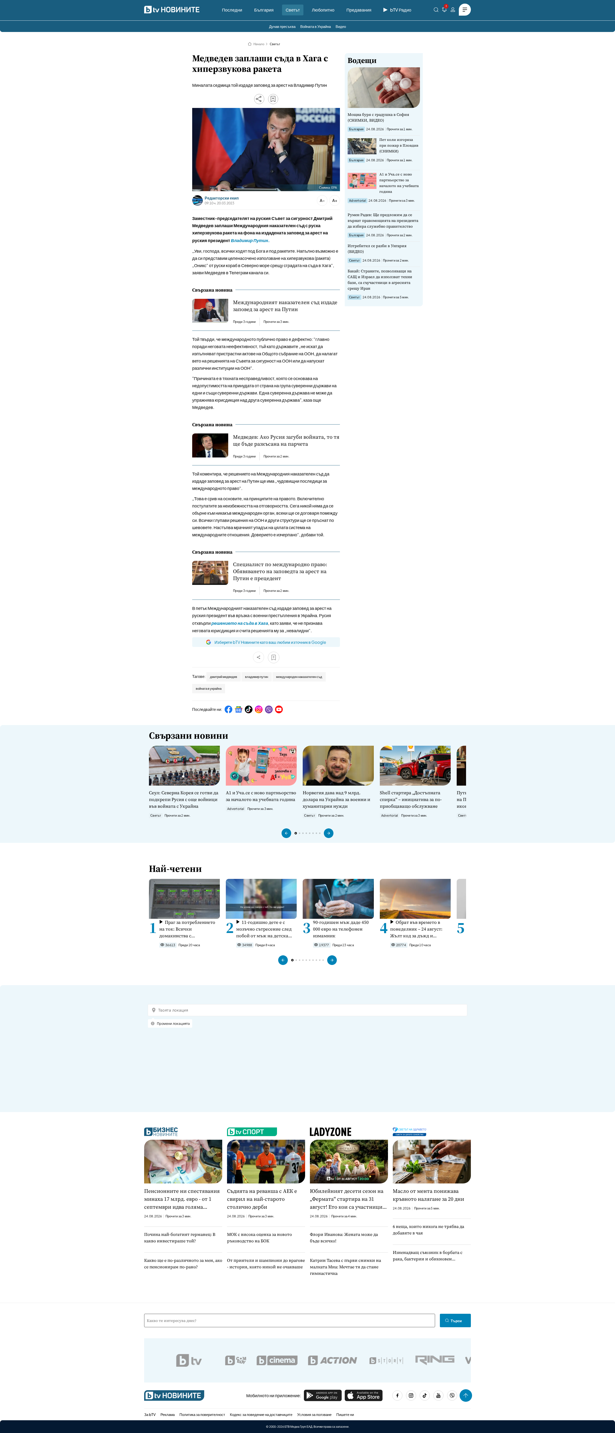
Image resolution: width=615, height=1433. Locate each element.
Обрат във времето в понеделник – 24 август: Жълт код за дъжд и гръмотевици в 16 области (418, 929)
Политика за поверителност (202, 1414)
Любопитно (323, 10)
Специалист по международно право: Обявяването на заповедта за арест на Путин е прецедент (280, 571)
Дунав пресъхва (282, 26)
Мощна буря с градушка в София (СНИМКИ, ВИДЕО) (378, 117)
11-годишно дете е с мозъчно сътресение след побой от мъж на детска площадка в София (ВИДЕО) (264, 929)
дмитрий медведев (223, 677)
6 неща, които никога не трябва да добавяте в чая (428, 1229)
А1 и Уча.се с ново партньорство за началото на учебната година (399, 183)
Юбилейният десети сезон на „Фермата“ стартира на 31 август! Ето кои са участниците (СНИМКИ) (349, 1199)
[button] (286, 833)
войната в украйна (208, 688)
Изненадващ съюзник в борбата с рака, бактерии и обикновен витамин (427, 1255)
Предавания (358, 10)
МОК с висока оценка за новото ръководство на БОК (259, 1237)
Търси (456, 1320)
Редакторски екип (222, 198)
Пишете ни (345, 1414)
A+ (334, 200)
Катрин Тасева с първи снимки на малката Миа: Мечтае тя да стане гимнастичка (345, 1266)
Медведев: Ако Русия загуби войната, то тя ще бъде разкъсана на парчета (286, 440)
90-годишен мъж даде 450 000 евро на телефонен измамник (341, 929)
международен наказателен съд (299, 677)
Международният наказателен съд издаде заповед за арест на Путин (285, 306)
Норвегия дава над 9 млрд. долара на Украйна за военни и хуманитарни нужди (336, 799)
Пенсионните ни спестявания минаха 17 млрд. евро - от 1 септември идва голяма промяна (182, 1199)
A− (322, 200)
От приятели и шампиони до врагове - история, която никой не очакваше (266, 1263)
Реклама (167, 1414)
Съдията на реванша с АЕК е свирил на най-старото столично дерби (262, 1198)
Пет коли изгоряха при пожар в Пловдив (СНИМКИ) (398, 145)
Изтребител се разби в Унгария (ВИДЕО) (377, 248)
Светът (293, 10)
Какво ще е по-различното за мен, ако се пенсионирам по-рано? (183, 1263)
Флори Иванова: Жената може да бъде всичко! (344, 1237)
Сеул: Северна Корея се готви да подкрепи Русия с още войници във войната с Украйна (183, 799)
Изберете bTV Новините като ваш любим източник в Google (270, 642)
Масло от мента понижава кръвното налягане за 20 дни (428, 1194)
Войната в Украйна (315, 26)
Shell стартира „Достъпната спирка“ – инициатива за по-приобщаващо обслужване (411, 799)
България (264, 10)
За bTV (150, 1414)
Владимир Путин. (250, 240)
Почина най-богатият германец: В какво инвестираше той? (179, 1237)
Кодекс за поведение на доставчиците (261, 1414)
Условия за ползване (314, 1414)
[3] (444, 10)
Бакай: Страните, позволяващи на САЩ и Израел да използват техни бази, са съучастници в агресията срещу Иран (380, 279)
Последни (232, 10)
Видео (341, 26)
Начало (258, 44)
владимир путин (256, 677)
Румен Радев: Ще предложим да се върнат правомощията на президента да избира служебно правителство (383, 220)
